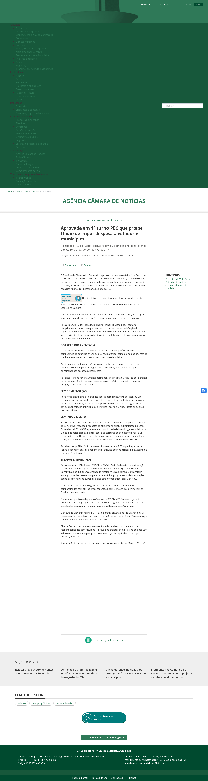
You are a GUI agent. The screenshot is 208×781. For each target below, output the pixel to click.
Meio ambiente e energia (29, 51)
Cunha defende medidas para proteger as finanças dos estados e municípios (126, 673)
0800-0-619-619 (150, 756)
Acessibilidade (147, 4)
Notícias (35, 191)
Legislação (21, 140)
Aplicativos (117, 777)
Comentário (71, 265)
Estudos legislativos (26, 133)
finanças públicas (41, 703)
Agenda (20, 75)
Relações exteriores (26, 58)
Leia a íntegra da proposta (108, 640)
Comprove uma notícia (28, 170)
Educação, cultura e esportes (31, 48)
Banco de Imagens (25, 164)
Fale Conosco (164, 4)
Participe (20, 147)
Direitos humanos (25, 41)
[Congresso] (176, 4)
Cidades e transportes (27, 31)
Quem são (21, 106)
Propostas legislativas (27, 119)
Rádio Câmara (23, 157)
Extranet (131, 777)
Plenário (20, 123)
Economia (21, 45)
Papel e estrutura (25, 92)
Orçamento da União (27, 136)
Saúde (19, 62)
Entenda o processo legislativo (32, 143)
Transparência (23, 177)
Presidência (22, 82)
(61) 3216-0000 (163, 759)
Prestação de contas (26, 181)
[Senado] (181, 4)
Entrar (198, 4)
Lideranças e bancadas (28, 109)
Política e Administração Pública (104, 220)
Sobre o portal (80, 777)
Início (9, 191)
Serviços (20, 79)
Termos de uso (100, 777)
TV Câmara (22, 160)
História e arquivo (25, 96)
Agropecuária (23, 28)
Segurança (21, 65)
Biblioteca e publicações (28, 85)
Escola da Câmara (25, 89)
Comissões (21, 126)
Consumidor (22, 38)
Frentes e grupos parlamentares (33, 113)
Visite (19, 99)
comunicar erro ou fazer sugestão (106, 737)
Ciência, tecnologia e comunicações (34, 34)
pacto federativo (64, 703)
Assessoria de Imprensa (28, 167)
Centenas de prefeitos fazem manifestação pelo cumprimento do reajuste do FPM (80, 673)
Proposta (88, 265)
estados (22, 703)
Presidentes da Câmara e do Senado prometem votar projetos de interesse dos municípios (172, 673)
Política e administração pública (32, 55)
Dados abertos (24, 184)
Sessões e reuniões (26, 130)
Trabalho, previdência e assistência (34, 68)
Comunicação (21, 191)
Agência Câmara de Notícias (30, 153)
